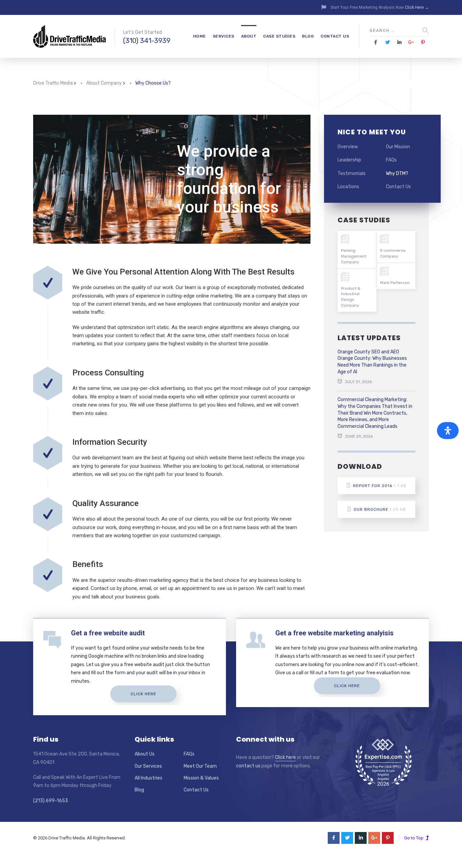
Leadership (349, 160)
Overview (348, 147)
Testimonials (352, 173)
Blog (308, 36)
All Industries (148, 778)
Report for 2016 (380, 485)
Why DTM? (397, 173)
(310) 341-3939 (146, 41)
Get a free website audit (108, 633)
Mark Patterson (395, 282)
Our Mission (398, 147)
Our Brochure (380, 509)
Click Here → (417, 7)
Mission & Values (201, 778)
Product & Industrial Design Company (351, 297)
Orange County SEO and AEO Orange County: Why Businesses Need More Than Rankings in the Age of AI (372, 362)
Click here (285, 757)
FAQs (391, 160)
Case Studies (279, 36)
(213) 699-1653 (50, 801)
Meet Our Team (200, 766)
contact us (248, 766)
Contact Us (335, 36)
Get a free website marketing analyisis (334, 633)
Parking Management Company (353, 256)
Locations (348, 187)
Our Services (148, 766)
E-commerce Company (393, 253)
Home (199, 36)
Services (223, 36)
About (249, 36)
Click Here (143, 694)
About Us (145, 754)
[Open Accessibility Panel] (448, 430)
